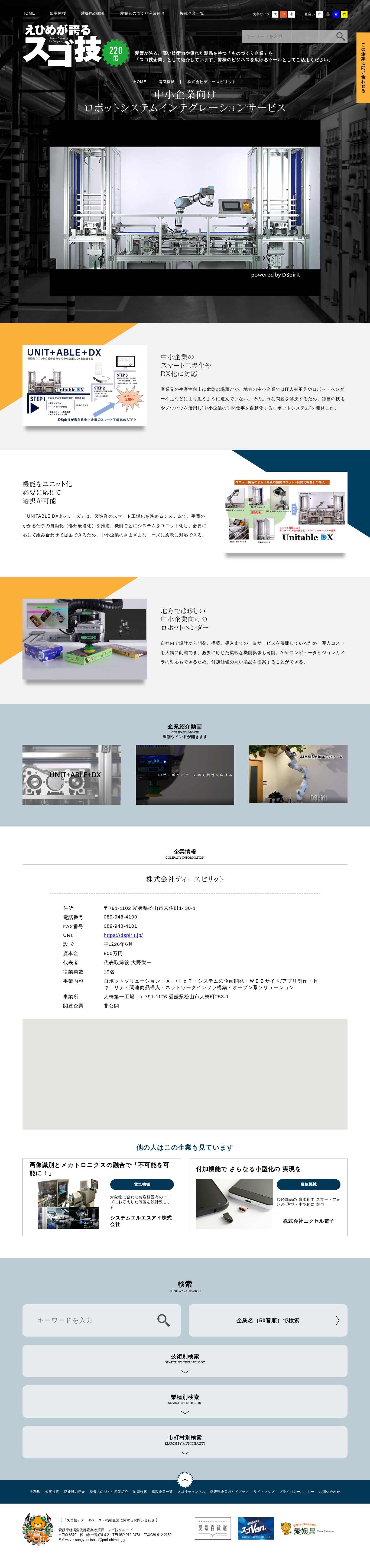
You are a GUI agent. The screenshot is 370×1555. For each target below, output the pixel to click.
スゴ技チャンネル (191, 1492)
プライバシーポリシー (296, 1492)
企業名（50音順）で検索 (268, 1320)
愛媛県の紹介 (93, 13)
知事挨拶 (58, 13)
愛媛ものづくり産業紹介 (142, 13)
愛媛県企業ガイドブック (229, 1492)
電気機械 (167, 82)
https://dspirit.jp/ (123, 935)
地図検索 (140, 1492)
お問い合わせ (329, 1492)
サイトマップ (264, 1492)
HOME (28, 13)
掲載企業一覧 (192, 13)
